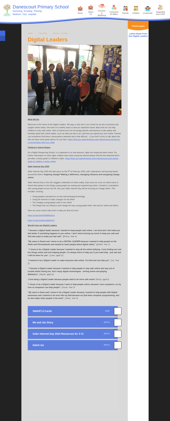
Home (30, 33)
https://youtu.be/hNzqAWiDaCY (41, 220)
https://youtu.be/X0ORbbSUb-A (41, 215)
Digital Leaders (60, 33)
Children (43, 33)
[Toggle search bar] (2, 33)
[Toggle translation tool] (2, 38)
